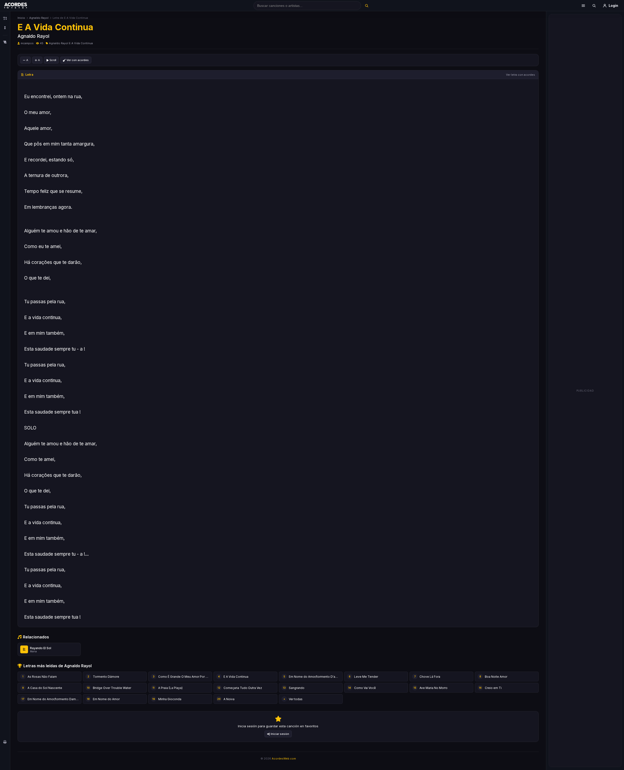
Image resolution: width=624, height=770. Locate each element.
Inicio (21, 18)
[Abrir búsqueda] (594, 5)
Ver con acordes (78, 60)
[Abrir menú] (583, 5)
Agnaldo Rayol (39, 18)
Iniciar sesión (280, 734)
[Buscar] (366, 5)
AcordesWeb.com (284, 758)
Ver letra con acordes (520, 74)
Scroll (52, 60)
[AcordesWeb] (21, 5)
